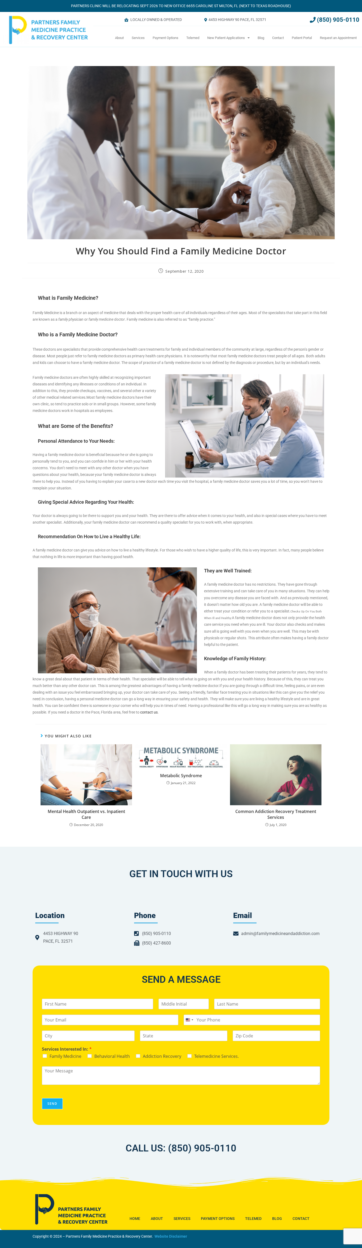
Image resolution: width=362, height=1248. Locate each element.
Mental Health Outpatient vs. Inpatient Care (86, 814)
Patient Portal (302, 38)
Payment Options (165, 38)
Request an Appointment (338, 38)
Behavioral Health (112, 1056)
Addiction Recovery (162, 1056)
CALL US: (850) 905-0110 (181, 1148)
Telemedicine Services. (216, 1056)
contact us (149, 712)
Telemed (192, 38)
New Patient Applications (226, 38)
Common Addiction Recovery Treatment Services (275, 814)
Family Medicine (65, 1056)
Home (135, 1218)
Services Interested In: (67, 1049)
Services (138, 38)
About (119, 38)
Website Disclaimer (170, 1236)
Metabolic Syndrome (181, 776)
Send (52, 1103)
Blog (261, 38)
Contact (278, 38)
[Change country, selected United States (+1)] (189, 1020)
